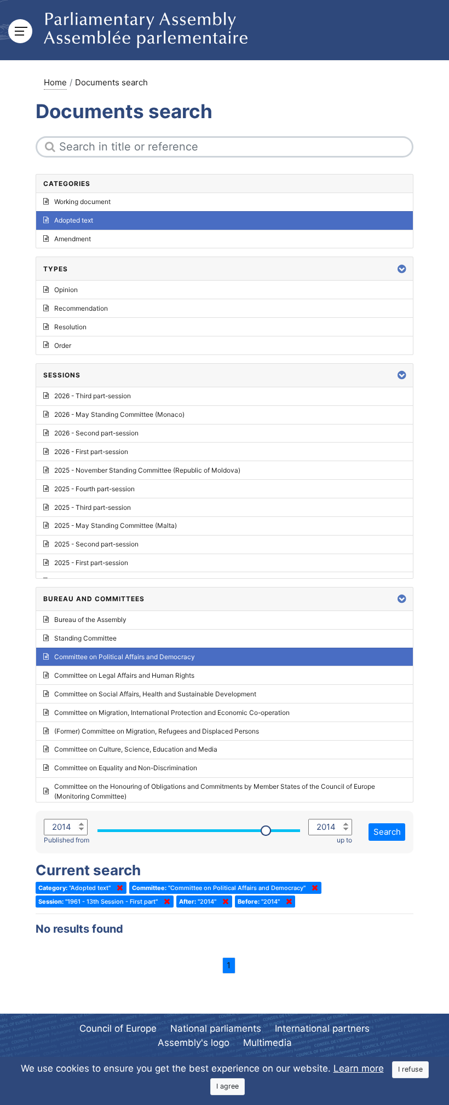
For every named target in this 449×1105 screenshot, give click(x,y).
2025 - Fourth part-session (94, 489)
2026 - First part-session (91, 451)
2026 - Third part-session (92, 396)
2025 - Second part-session (96, 544)
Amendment (72, 239)
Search (387, 832)
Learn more (358, 1068)
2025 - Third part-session (92, 507)
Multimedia (267, 1042)
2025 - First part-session (91, 563)
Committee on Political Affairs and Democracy (124, 657)
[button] (402, 268)
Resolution (70, 327)
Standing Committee (85, 638)
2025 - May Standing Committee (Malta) (115, 525)
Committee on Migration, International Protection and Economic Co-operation (172, 712)
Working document (82, 201)
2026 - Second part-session (96, 433)
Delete (117, 887)
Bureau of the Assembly (90, 619)
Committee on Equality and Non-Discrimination (125, 768)
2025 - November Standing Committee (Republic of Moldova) (147, 470)
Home (55, 82)
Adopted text (73, 220)
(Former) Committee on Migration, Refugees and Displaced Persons (156, 731)
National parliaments (215, 1028)
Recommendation (81, 308)
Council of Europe (118, 1028)
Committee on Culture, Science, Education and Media (135, 749)
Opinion (66, 290)
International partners (322, 1028)
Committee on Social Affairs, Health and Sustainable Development (155, 694)
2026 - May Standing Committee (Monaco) (119, 414)
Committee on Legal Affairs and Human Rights (124, 675)
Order (62, 345)
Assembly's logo (193, 1042)
